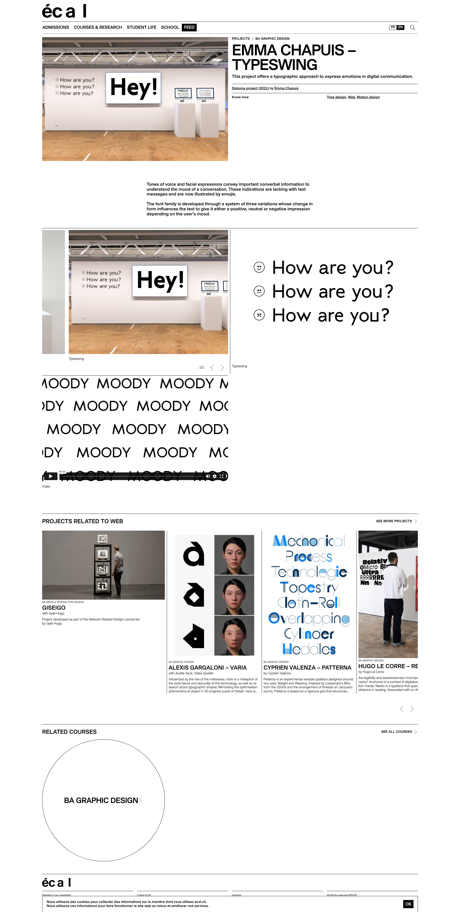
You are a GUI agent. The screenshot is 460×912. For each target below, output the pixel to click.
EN (400, 27)
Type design (336, 97)
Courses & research (98, 27)
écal (56, 882)
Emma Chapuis (287, 88)
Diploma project (245, 88)
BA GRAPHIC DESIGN (272, 39)
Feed (189, 27)
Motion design (368, 97)
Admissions (55, 27)
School (170, 27)
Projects (241, 39)
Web (351, 97)
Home (64, 11)
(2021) (264, 88)
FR (393, 27)
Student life (141, 27)
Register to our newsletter (56, 895)
